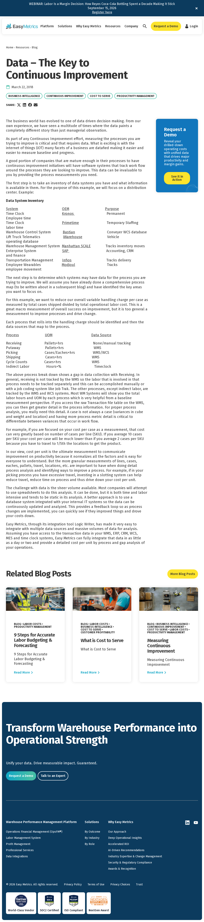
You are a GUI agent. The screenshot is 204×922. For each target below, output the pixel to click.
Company (131, 26)
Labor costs (32, 624)
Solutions (65, 26)
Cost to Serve (100, 96)
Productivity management (135, 96)
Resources (113, 26)
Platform (47, 26)
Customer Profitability (97, 632)
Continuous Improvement (64, 96)
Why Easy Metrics (88, 26)
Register (102, 12)
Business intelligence (24, 96)
